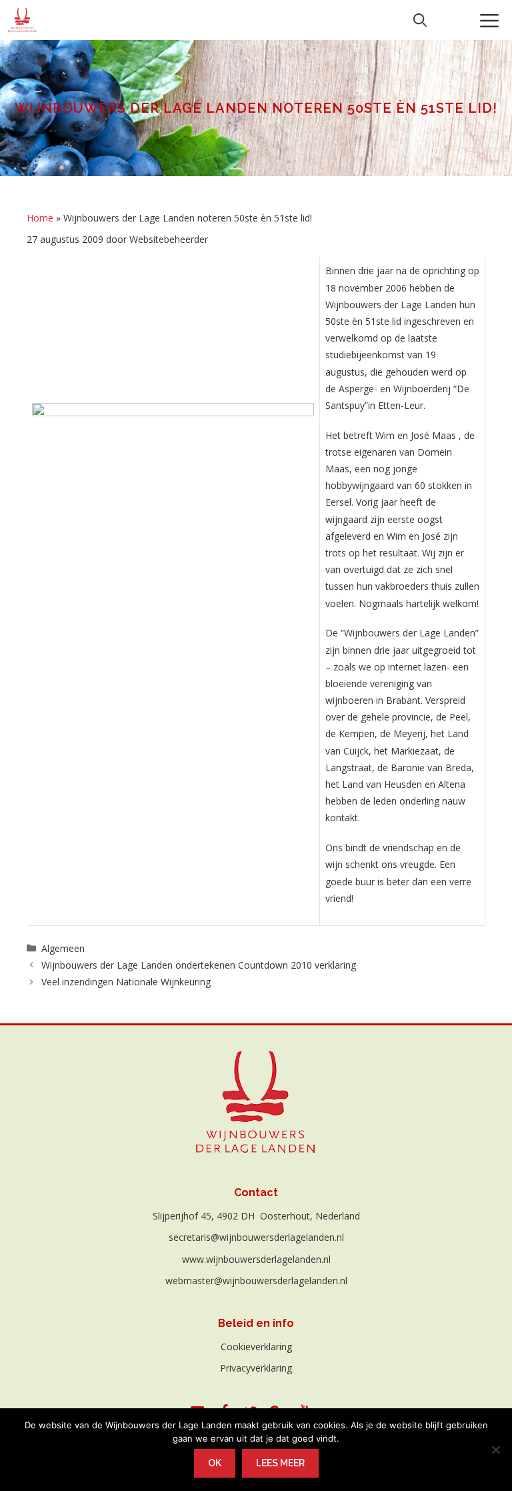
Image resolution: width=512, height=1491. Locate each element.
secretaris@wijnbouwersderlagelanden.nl (256, 1237)
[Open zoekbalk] (420, 20)
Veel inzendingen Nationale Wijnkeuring (126, 981)
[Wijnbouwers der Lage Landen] (22, 20)
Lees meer (280, 1463)
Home (40, 217)
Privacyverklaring (256, 1368)
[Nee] (495, 1449)
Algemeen (63, 948)
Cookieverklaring (256, 1346)
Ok (214, 1463)
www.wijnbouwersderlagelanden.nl (256, 1259)
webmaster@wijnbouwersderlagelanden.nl (256, 1280)
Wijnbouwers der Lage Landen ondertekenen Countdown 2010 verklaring (198, 965)
